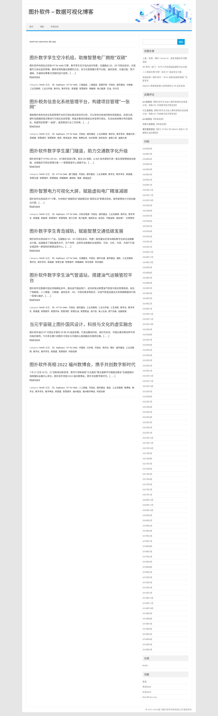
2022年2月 (147, 427)
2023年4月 (147, 355)
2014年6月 (147, 629)
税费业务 (83, 138)
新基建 (74, 88)
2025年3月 (147, 236)
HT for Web (71, 85)
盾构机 (72, 178)
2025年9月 (147, 205)
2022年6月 (147, 407)
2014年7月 (147, 624)
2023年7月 (147, 340)
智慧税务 (52, 138)
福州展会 (77, 391)
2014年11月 (148, 603)
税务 (59, 138)
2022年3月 (147, 422)
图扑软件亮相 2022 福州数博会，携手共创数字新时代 (82, 364)
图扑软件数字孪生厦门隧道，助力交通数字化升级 (79, 150)
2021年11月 (148, 443)
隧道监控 (87, 178)
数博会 (127, 387)
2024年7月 (147, 278)
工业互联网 (35, 88)
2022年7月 (147, 401)
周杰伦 (105, 347)
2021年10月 (148, 448)
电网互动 (92, 218)
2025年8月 (147, 210)
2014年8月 (147, 618)
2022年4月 (147, 417)
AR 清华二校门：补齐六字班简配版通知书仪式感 (165, 67)
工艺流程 (114, 307)
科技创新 (73, 351)
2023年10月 (148, 324)
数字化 (57, 88)
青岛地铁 (89, 262)
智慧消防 (65, 311)
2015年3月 (147, 582)
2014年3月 (147, 644)
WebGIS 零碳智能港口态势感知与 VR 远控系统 (164, 86)
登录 (145, 681)
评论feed (147, 692)
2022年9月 (147, 391)
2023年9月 (147, 329)
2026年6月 (147, 159)
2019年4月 (147, 531)
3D (53, 85)
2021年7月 (147, 464)
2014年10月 (148, 608)
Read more (35, 77)
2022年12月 (148, 376)
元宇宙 (90, 347)
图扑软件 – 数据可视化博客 (61, 12)
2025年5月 (147, 226)
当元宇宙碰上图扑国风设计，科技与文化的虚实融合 (81, 324)
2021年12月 (148, 438)
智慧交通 (34, 178)
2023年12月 (148, 314)
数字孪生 (66, 88)
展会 (109, 387)
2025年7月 (147, 216)
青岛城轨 (99, 262)
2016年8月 (147, 567)
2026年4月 (147, 169)
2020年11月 (148, 505)
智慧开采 (55, 311)
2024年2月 (147, 303)
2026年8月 (147, 148)
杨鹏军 (146, 124)
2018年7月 (147, 551)
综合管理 (93, 138)
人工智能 (83, 387)
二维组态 (93, 85)
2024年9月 (147, 267)
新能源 (44, 218)
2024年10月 (148, 262)
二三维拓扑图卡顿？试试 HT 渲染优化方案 (162, 72)
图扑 (112, 347)
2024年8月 (147, 273)
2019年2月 (147, 536)
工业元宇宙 (47, 88)
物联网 (92, 88)
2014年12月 (148, 598)
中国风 (82, 347)
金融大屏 (122, 138)
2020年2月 (147, 520)
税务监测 (67, 138)
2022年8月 (147, 396)
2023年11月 (148, 319)
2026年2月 (147, 180)
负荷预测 (130, 218)
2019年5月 (147, 526)
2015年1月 (147, 593)
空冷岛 (116, 88)
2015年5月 (147, 577)
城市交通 (101, 258)
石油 (109, 88)
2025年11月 (148, 195)
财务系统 (103, 138)
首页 (31, 27)
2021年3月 (147, 484)
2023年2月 (147, 365)
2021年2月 (147, 489)
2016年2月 (147, 572)
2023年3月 (147, 360)
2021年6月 (147, 469)
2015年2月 (147, 587)
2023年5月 (147, 350)
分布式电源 (84, 214)
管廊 (79, 178)
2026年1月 (147, 185)
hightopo (60, 85)
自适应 (101, 218)
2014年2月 (147, 649)
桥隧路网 (64, 178)
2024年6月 (147, 283)
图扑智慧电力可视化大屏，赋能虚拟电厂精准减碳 (79, 191)
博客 (42, 27)
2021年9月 (147, 453)
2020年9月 (147, 515)
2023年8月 (147, 334)
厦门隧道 (73, 174)
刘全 (145, 110)
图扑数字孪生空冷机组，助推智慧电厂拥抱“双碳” (78, 57)
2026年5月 (147, 164)
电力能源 (101, 88)
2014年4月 (147, 639)
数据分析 (130, 134)
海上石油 (102, 311)
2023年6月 (147, 345)
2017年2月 (147, 556)
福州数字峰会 (89, 391)
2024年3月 (147, 298)
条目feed (147, 687)
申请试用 (54, 27)
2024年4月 (147, 293)
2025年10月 (148, 200)
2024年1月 (147, 309)
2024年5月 (147, 288)
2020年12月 (148, 500)
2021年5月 (147, 474)
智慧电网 (63, 218)
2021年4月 (147, 479)
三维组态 (83, 85)
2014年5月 (147, 634)
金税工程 (113, 138)
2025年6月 (147, 221)
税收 (75, 138)
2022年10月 (148, 386)
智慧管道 (85, 311)
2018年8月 (147, 546)
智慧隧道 (54, 178)
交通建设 (83, 258)
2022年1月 (147, 433)
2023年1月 (147, 371)
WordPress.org (150, 697)
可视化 (112, 85)
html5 (42, 85)
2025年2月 (147, 241)
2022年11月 (148, 381)
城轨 (119, 258)
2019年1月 (147, 541)
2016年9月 (147, 562)
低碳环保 (103, 85)
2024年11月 (148, 257)
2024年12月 (148, 252)
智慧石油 (75, 311)
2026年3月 (147, 174)
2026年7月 (147, 154)
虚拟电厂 (120, 218)
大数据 (129, 85)
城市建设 (121, 85)
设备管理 (122, 311)
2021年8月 (147, 458)
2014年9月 (147, 613)
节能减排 (110, 218)
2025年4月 (147, 231)
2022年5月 (147, 412)
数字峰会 (49, 391)
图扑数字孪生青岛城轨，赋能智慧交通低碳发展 (76, 231)
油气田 (93, 311)
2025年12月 (148, 190)
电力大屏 (73, 218)
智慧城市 (83, 88)
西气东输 (112, 311)
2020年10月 (148, 510)
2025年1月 (147, 247)
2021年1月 (147, 494)
